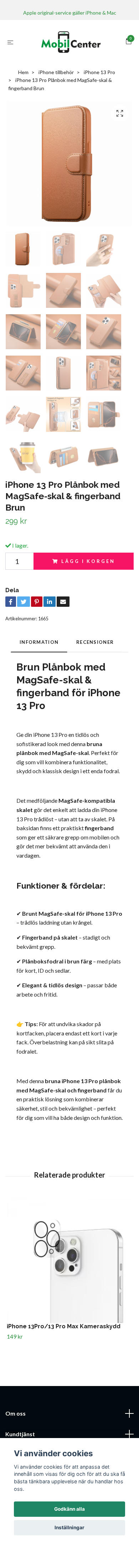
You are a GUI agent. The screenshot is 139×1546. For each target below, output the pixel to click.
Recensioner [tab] (95, 642)
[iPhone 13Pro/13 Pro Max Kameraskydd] (69, 1260)
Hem (23, 72)
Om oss (15, 1413)
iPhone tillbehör (56, 72)
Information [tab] (39, 642)
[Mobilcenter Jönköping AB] (71, 42)
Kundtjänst (20, 1434)
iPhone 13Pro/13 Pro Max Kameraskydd (63, 1326)
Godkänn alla (69, 1509)
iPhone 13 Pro (99, 72)
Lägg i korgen (88, 561)
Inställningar (69, 1527)
